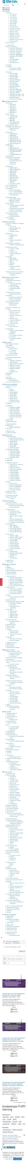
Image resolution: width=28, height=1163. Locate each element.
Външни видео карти (15, 143)
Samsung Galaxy (14, 260)
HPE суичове (13, 612)
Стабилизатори (10, 731)
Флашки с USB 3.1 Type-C (16, 537)
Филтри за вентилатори (16, 211)
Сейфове (9, 910)
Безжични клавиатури (15, 413)
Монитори (9, 72)
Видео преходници (14, 921)
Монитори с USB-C (14, 92)
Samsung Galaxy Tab (15, 228)
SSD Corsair (13, 174)
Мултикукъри (13, 797)
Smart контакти (13, 719)
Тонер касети (13, 656)
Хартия (8, 704)
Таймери (9, 867)
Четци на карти (14, 558)
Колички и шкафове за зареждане (15, 223)
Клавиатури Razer (14, 457)
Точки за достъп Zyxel (15, 593)
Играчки (9, 912)
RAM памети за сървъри (16, 149)
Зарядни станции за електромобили (12, 714)
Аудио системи (10, 347)
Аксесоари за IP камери (16, 638)
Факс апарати (10, 659)
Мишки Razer (13, 395)
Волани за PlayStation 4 (16, 486)
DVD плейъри (13, 305)
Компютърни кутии (11, 197)
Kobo (11, 238)
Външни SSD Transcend (16, 531)
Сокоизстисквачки (14, 799)
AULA (23, 1117)
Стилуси (12, 250)
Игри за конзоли (14, 326)
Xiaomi (11, 1117)
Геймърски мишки (14, 400)
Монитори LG (13, 83)
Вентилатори (10, 203)
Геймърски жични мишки (16, 438)
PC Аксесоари (10, 218)
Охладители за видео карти (14, 126)
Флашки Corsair (14, 542)
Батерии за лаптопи (15, 30)
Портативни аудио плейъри (14, 357)
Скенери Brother (14, 696)
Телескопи (12, 860)
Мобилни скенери (14, 692)
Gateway (9, 567)
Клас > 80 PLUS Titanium (16, 193)
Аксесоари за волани (15, 489)
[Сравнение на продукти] (25, 4)
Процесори (9, 103)
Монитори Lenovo (14, 81)
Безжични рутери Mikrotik (16, 581)
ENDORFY (13, 1124)
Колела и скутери (14, 849)
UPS (8, 725)
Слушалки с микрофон (15, 360)
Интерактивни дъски (12, 734)
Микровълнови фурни (15, 795)
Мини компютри (11, 42)
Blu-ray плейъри (14, 303)
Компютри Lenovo (14, 62)
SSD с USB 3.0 (13, 525)
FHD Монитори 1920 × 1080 (17, 94)
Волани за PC (13, 483)
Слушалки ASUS (14, 470)
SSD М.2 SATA (13, 171)
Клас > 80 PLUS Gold (15, 190)
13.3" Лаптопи (13, 14)
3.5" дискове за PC (14, 511)
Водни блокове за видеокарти (14, 129)
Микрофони (10, 373)
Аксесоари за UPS (14, 726)
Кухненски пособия (15, 871)
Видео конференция (15, 427)
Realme (12, 264)
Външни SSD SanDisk (15, 530)
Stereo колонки (13, 348)
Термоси (12, 875)
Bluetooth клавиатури (8, 1132)
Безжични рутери (11, 576)
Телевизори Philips (14, 287)
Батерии (9, 881)
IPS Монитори (13, 88)
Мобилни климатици (12, 805)
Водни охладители (14, 159)
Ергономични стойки (15, 310)
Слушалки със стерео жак (16, 464)
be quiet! (9, 1119)
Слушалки (9, 359)
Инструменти (10, 743)
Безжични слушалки (15, 467)
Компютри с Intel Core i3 (16, 48)
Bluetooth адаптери (11, 421)
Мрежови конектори (15, 935)
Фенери (12, 842)
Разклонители (10, 718)
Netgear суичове (14, 614)
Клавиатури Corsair (15, 410)
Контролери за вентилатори (17, 208)
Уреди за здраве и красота (13, 825)
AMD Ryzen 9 (13, 112)
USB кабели (10, 917)
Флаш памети (10, 534)
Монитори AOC (14, 75)
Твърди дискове (11, 509)
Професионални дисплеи (13, 292)
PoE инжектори (10, 646)
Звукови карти (10, 156)
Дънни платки (10, 114)
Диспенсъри (13, 783)
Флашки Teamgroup (15, 548)
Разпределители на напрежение (15, 607)
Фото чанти (13, 336)
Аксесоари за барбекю (12, 850)
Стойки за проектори (15, 300)
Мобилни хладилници (12, 806)
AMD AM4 (12, 118)
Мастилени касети (14, 664)
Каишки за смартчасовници (17, 244)
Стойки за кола (13, 252)
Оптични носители (14, 507)
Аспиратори (13, 776)
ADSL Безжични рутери (16, 584)
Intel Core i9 (13, 107)
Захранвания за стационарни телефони (16, 768)
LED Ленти (12, 219)
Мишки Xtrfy (13, 446)
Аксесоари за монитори (16, 99)
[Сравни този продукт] (11, 1012)
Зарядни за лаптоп (14, 33)
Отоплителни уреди (12, 810)
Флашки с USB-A (14, 535)
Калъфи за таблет (14, 231)
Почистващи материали (13, 749)
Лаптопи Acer (13, 20)
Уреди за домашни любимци (14, 820)
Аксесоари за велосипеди (13, 900)
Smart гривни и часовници (13, 243)
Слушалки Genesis (14, 477)
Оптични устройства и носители (15, 504)
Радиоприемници (11, 378)
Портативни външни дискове (17, 522)
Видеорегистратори (15, 895)
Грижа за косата (14, 828)
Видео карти (10, 132)
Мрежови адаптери (11, 619)
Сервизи (15, 1135)
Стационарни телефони (13, 761)
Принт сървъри (10, 626)
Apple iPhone (13, 258)
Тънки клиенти (10, 45)
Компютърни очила (12, 386)
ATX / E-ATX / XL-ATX (15, 199)
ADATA (14, 1119)
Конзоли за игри (11, 325)
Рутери (8, 595)
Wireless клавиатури (17, 1130)
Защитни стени (10, 627)
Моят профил (13, 1138)
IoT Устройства (10, 569)
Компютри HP (13, 61)
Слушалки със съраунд (16, 469)
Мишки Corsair (13, 397)
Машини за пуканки (15, 794)
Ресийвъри (12, 897)
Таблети (9, 225)
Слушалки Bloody (14, 472)
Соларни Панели (11, 721)
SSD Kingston (13, 180)
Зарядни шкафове (11, 572)
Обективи (12, 333)
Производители (17, 1136)
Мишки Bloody (13, 394)
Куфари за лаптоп (14, 34)
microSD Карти (13, 554)
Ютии (11, 844)
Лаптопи (9, 12)
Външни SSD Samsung (15, 528)
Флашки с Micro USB (15, 539)
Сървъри (9, 629)
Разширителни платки (12, 125)
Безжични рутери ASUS (16, 577)
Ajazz (4, 1119)
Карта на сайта (6, 1138)
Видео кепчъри (10, 431)
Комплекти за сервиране (13, 852)
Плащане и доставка (7, 1135)
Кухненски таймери (15, 792)
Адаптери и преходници (13, 919)
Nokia (11, 261)
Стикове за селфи (14, 248)
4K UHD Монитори (14, 97)
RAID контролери (14, 631)
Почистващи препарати (13, 907)
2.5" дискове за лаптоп (15, 512)
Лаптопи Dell (13, 23)
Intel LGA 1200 (13, 117)
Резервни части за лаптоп (16, 39)
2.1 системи (13, 350)
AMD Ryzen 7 (13, 111)
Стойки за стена (14, 321)
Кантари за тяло (11, 773)
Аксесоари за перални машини (15, 879)
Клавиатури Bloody (14, 409)
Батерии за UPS (14, 728)
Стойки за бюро (14, 318)
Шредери (9, 751)
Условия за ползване (7, 1136)
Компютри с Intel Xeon (15, 53)
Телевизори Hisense (15, 288)
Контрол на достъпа (12, 716)
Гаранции (9, 65)
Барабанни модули (15, 654)
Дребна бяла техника (12, 826)
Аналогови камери (14, 640)
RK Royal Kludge (7, 1121)
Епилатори (12, 831)
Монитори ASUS (14, 76)
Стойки (8, 309)
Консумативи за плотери (16, 688)
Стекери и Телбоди (11, 722)
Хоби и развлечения (12, 845)
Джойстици (9, 460)
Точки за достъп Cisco (15, 590)
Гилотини (9, 753)
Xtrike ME (14, 1121)
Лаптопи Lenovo (14, 27)
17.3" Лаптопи (13, 19)
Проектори (9, 295)
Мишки (8, 387)
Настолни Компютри (12, 46)
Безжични (12, 390)
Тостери (12, 802)
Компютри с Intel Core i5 (16, 49)
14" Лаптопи (13, 15)
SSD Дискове (10, 166)
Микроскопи (13, 858)
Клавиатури (10, 405)
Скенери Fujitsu (14, 699)
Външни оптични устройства (17, 505)
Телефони (9, 256)
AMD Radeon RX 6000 (15, 140)
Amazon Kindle (13, 235)
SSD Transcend (14, 179)
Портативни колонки (12, 355)
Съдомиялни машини (15, 800)
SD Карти (12, 556)
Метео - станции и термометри (15, 906)
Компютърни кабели (12, 932)
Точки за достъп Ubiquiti (16, 589)
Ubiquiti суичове (14, 615)
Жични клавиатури (14, 412)
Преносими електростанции (14, 813)
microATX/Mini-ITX (14, 123)
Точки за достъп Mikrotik (16, 592)
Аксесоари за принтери (16, 653)
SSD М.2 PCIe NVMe (15, 169)
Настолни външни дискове (16, 520)
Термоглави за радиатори (13, 909)
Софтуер (9, 66)
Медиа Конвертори (11, 573)
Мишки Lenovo (13, 398)
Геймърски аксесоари (12, 495)
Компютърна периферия (12, 941)
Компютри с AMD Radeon (16, 54)
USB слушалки (13, 466)
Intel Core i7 (13, 106)
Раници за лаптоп (14, 38)
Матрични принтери (12, 675)
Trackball (9, 403)
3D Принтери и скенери (13, 706)
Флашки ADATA (14, 540)
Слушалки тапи (14, 371)
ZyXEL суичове (13, 617)
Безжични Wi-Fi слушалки (16, 363)
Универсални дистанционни (14, 280)
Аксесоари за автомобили (13, 894)
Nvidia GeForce (14, 134)
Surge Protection (11, 733)
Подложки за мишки (15, 401)
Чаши (11, 876)
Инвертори (12, 730)
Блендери (12, 778)
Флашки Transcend (14, 546)
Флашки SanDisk (14, 545)
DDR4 (11, 146)
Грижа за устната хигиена (16, 829)
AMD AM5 (12, 120)
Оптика (8, 853)
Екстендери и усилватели (13, 926)
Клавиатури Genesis (15, 455)
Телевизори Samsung (15, 283)
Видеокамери (10, 279)
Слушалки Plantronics (15, 480)
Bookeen (12, 237)
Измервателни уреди (15, 746)
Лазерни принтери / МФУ (13, 651)
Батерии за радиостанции (16, 886)
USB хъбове (10, 420)
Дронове (12, 847)
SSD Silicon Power (14, 177)
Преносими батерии (15, 891)
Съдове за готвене (14, 873)
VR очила (9, 428)
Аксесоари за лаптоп (15, 28)
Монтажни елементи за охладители (16, 161)
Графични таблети (11, 432)
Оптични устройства (12, 213)
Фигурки (12, 498)
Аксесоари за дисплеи (15, 294)
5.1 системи (13, 351)
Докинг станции (14, 31)
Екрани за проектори (15, 298)
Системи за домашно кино (13, 307)
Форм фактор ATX (14, 122)
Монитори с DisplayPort (16, 91)
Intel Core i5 (13, 104)
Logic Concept (6, 1124)
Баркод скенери (11, 739)
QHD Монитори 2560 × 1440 (17, 95)
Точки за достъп (11, 587)
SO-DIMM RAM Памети (16, 154)
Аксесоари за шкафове (16, 603)
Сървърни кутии (14, 632)
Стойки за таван (14, 323)
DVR (8, 566)
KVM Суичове (10, 916)
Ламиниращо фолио (15, 757)
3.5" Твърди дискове (12, 185)
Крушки (12, 864)
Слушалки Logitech (14, 478)
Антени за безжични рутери (17, 585)
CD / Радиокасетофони (13, 344)
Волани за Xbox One (15, 488)
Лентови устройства (12, 502)
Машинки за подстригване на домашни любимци (16, 822)
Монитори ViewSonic (15, 80)
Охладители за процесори (13, 157)
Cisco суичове (13, 611)
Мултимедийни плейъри (13, 302)
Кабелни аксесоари (12, 929)
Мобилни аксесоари (12, 247)
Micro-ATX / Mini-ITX (15, 200)
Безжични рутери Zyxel (15, 579)
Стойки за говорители (15, 320)
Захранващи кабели (12, 928)
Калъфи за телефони (15, 269)
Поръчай (14, 1009)
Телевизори (10, 282)
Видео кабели (10, 925)
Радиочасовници (14, 380)
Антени (11, 290)
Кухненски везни (14, 787)
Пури (11, 865)
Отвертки (12, 745)
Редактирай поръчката (8, 1140)
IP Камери (9, 637)
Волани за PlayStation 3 (16, 485)
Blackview (12, 263)
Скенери (9, 690)
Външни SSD (10, 524)
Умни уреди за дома (12, 818)
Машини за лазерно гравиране (14, 657)
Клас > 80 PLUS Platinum (16, 191)
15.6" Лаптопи (13, 17)
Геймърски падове (14, 447)
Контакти (16, 1140)
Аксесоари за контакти (12, 878)
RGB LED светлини (15, 202)
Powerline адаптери (12, 642)
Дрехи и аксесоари (11, 497)
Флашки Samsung (14, 543)
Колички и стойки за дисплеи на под (15, 312)
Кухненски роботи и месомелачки (15, 790)
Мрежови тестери (11, 624)
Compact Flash (13, 551)
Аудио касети (10, 560)
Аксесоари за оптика (15, 855)
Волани (8, 481)
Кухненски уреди (11, 775)
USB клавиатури (7, 1130)
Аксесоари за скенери (15, 703)
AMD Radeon (13, 135)
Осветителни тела (11, 862)
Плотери (9, 685)
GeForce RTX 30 (14, 138)
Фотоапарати (10, 329)
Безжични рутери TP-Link (16, 582)
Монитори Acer (14, 73)
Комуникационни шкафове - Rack (15, 601)
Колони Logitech (14, 353)
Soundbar (9, 377)
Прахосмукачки (14, 836)
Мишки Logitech (14, 392)
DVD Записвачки (14, 214)
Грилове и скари (14, 781)
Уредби (8, 374)
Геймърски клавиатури (15, 415)
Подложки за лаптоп (15, 36)
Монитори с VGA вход (15, 89)
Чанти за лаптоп (14, 41)
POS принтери (13, 667)
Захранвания (10, 188)
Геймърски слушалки (15, 367)
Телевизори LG (14, 285)
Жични (11, 389)
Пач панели (13, 604)
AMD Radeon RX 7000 (15, 141)
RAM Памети (10, 145)
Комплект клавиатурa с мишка (13, 947)
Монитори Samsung (15, 86)
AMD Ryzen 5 (13, 109)
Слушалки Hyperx (14, 475)
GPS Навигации (14, 898)
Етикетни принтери (11, 665)
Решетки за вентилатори (16, 210)
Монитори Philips (14, 84)
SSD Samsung (13, 176)
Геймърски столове (12, 493)
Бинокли (12, 856)
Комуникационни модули (13, 647)
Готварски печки (14, 780)
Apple (20, 1121)
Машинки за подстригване (16, 833)
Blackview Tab (13, 229)
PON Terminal (10, 644)
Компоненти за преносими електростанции (16, 815)
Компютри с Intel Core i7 (16, 51)
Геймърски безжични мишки (17, 439)
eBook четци (10, 233)
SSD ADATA (13, 172)
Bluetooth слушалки (15, 365)
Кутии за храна (13, 870)
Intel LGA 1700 (13, 115)
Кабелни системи (11, 600)
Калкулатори (10, 748)
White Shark (5, 1117)
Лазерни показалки (11, 424)
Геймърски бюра (11, 491)
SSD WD (12, 182)
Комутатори (10, 609)
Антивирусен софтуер (15, 68)
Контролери (10, 459)
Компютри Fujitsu (14, 59)
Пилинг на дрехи (14, 834)
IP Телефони (13, 763)
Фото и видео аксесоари (16, 335)
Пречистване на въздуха (16, 837)
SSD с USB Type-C (14, 527)
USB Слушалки (13, 362)
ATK (24, 1124)
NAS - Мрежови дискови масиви (15, 570)
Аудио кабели (10, 922)
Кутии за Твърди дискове (16, 519)
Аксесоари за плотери (15, 687)
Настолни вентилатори (12, 808)
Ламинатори (10, 755)
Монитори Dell (13, 78)
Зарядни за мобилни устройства (15, 271)
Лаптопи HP (13, 25)
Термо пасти (13, 164)
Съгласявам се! (17, 1159)
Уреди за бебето (14, 841)
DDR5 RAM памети (15, 148)
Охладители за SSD (15, 183)
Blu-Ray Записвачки (15, 216)
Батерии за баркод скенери (17, 741)
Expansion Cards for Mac (16, 553)
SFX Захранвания (14, 195)
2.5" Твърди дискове (12, 187)
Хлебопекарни (13, 803)
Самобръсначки (14, 839)
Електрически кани (14, 784)
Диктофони (9, 345)
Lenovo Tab (13, 226)
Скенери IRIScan (14, 701)
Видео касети (10, 562)
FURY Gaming (16, 943)
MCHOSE (17, 1117)
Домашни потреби (11, 868)
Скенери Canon (14, 698)
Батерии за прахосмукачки (16, 892)
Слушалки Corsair (14, 474)
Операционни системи (15, 69)
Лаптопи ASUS (13, 22)
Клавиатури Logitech (15, 407)
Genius (19, 1124)
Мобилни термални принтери (14, 680)
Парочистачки (10, 811)
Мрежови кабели (11, 933)
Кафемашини (13, 786)
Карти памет (10, 550)
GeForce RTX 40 (14, 137)
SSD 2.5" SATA (13, 168)
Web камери (10, 425)
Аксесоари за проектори (16, 297)
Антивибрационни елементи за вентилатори (17, 205)
